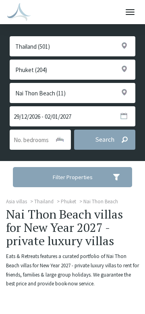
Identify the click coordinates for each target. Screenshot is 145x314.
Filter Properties (73, 177)
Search (104, 139)
